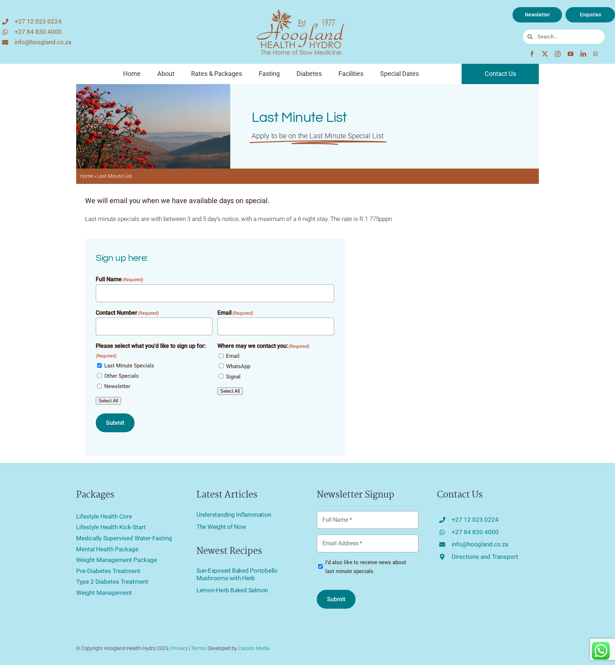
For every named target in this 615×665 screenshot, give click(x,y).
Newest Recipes (229, 551)
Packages (95, 495)
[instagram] (558, 54)
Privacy (180, 648)
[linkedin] (583, 54)
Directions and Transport (485, 556)
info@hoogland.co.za (43, 42)
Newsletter (117, 386)
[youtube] (570, 54)
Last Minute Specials (129, 365)
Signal (233, 376)
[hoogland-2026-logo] (300, 10)
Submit (115, 422)
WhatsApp (238, 366)
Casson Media (253, 648)
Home (86, 176)
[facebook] (532, 54)
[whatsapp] (595, 54)
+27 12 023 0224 (38, 21)
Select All (108, 400)
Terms (198, 648)
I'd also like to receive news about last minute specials (365, 567)
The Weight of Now (221, 526)
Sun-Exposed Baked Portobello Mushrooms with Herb (237, 574)
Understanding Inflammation (233, 514)
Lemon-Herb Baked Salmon (232, 590)
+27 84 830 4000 (38, 31)
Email (233, 356)
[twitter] (545, 54)
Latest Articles (226, 495)
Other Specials (121, 376)
